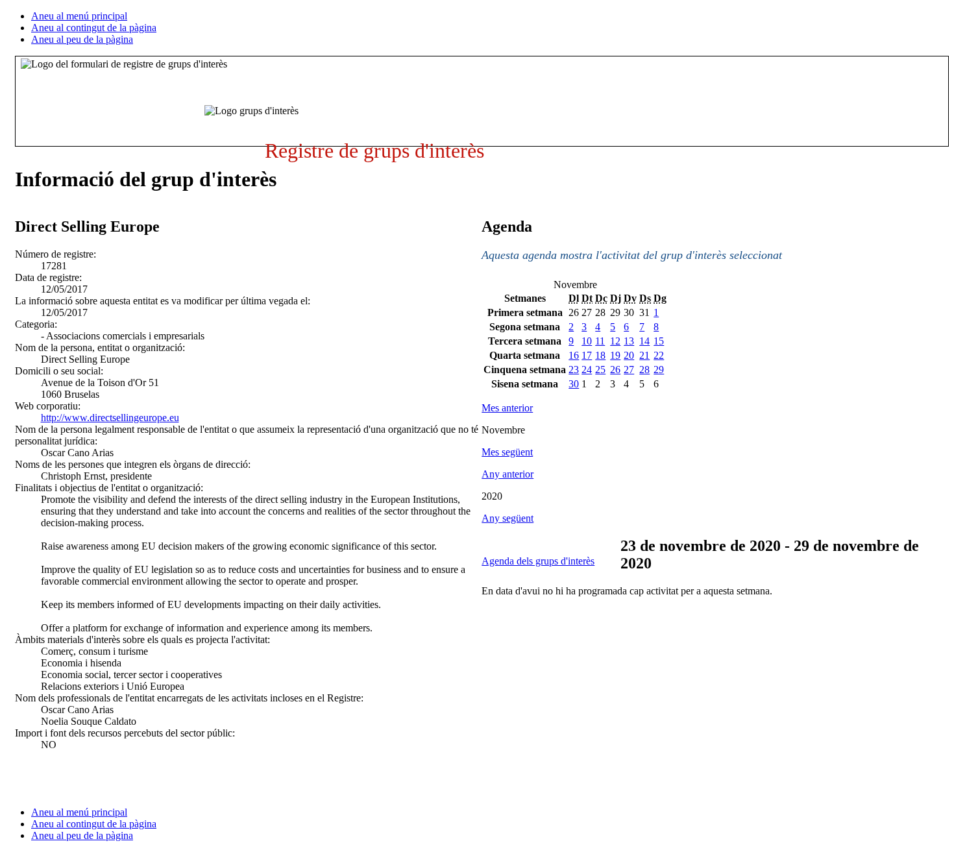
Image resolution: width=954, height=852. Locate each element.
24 (586, 369)
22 (659, 355)
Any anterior (507, 474)
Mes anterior (507, 407)
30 (574, 383)
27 (629, 369)
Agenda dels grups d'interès (538, 560)
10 (586, 341)
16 (574, 355)
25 (600, 369)
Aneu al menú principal (79, 15)
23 (574, 369)
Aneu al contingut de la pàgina (93, 27)
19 (615, 355)
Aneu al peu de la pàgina (82, 39)
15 (659, 341)
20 (629, 355)
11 (600, 341)
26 (615, 369)
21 (644, 355)
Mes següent (507, 451)
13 (629, 341)
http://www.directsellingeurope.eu (110, 417)
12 (615, 341)
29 (659, 369)
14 (644, 341)
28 (644, 369)
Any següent (507, 518)
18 (600, 355)
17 (586, 355)
